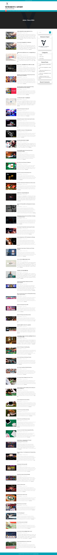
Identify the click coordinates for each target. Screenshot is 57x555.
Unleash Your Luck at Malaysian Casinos (23, 418)
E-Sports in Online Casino (21, 484)
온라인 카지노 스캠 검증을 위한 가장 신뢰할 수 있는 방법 (25, 64)
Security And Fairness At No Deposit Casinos (24, 357)
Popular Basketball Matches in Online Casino (24, 541)
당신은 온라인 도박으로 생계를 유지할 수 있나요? (24, 531)
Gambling (13, 10)
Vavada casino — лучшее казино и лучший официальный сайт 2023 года (24, 440)
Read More (21, 39)
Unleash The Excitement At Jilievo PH (23, 108)
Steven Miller (20, 66)
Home (7, 10)
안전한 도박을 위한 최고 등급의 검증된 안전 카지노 (25, 31)
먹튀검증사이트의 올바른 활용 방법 (22, 270)
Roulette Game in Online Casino (22, 494)
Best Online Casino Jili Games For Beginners (24, 162)
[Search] (50, 32)
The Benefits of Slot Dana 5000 (22, 464)
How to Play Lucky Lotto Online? (22, 522)
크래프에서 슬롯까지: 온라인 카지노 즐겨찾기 (24, 324)
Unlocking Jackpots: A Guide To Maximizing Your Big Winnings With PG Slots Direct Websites (25, 87)
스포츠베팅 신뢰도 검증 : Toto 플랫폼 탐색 (23, 97)
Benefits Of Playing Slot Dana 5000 (22, 304)
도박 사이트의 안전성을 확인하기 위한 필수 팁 (24, 42)
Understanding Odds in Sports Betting (23, 399)
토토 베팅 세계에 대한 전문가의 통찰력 (23, 140)
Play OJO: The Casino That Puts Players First (24, 172)
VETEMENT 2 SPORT (14, 7)
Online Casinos (18, 10)
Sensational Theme (36, 553)
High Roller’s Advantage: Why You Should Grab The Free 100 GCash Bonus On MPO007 (26, 75)
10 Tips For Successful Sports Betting (23, 409)
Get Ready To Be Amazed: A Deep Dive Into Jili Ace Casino (26, 182)
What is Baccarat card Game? (22, 503)
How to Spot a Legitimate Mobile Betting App (24, 367)
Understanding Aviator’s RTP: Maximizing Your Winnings (26, 237)
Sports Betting (23, 10)
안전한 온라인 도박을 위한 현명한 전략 (23, 192)
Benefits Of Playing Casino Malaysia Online (24, 314)
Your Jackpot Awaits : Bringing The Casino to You (25, 377)
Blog (10, 10)
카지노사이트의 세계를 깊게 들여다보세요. (23, 259)
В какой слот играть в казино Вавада (23, 474)
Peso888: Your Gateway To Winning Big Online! (24, 130)
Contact (27, 10)
